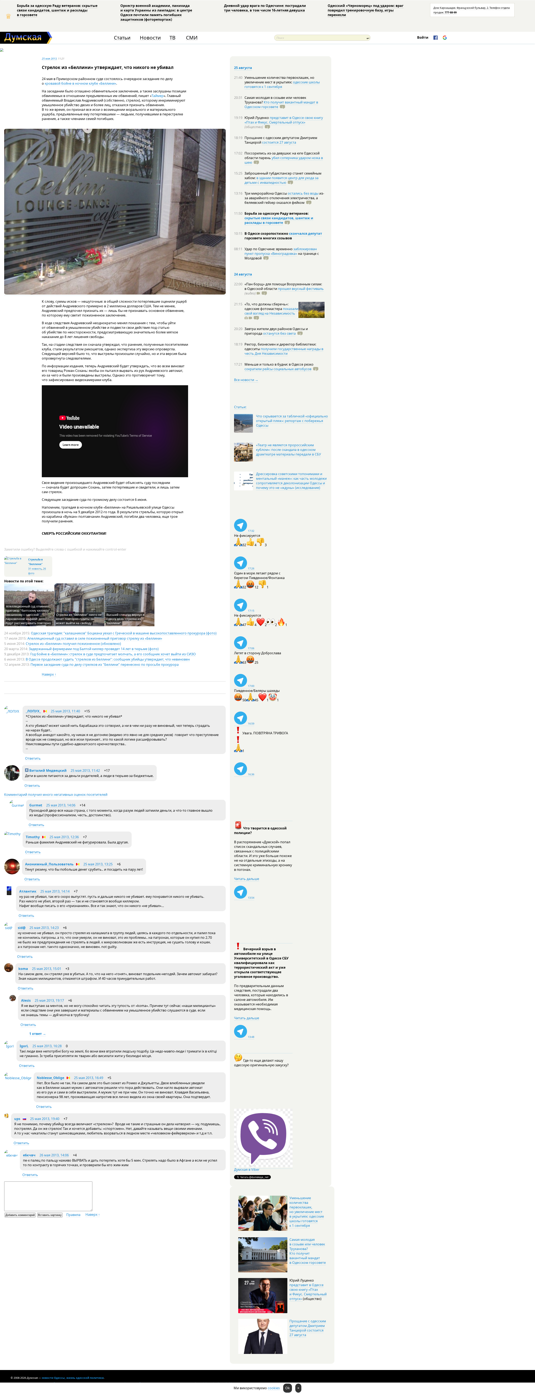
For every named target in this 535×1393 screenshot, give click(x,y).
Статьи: (240, 407)
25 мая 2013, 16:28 (47, 1046)
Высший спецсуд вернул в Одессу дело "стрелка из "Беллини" (125, 619)
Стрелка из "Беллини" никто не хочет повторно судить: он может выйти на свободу (79, 619)
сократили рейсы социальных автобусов (278, 369)
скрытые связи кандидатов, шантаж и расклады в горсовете (279, 220)
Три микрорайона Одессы (266, 193)
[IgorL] (9, 1046)
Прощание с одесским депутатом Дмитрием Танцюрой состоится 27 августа (307, 1328)
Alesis (26, 1000)
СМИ (191, 37)
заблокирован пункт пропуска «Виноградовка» (281, 251)
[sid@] (8, 928)
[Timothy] (12, 834)
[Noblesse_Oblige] (18, 1078)
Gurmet (35, 805)
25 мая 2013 (49, 58)
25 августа (243, 67)
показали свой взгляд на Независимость (271, 311)
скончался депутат (305, 233)
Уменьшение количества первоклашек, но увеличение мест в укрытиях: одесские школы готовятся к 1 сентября (306, 1212)
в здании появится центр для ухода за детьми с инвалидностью (281, 180)
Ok (287, 1388)
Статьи (122, 37)
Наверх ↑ (49, 674)
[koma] (8, 970)
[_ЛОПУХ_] (12, 711)
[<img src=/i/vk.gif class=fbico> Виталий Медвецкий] (12, 779)
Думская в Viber (247, 1169)
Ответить (33, 758)
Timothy (33, 837)
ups (17, 1118)
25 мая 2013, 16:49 (88, 1077)
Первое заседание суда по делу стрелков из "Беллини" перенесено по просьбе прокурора (105, 664)
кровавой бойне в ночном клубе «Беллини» (80, 83)
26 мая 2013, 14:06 (54, 1155)
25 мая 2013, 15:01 (46, 968)
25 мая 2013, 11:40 (65, 711)
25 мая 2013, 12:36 (64, 837)
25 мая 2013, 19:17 (49, 1000)
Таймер (158, 95)
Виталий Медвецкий (47, 770)
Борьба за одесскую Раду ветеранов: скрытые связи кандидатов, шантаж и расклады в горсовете (57, 10)
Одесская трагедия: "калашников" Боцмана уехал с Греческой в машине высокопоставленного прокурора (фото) (124, 633)
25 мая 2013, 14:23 (44, 927)
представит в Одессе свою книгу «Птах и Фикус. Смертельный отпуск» (284, 120)
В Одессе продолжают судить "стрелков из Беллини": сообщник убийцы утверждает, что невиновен (108, 659)
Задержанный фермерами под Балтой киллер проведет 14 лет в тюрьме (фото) (94, 649)
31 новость (35, 568)
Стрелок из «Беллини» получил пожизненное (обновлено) (73, 643)
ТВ (172, 37)
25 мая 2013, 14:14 (55, 891)
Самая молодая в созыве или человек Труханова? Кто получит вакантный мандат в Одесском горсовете (307, 1251)
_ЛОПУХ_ (33, 711)
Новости (150, 37)
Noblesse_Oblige (50, 1077)
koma (23, 968)
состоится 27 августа (279, 142)
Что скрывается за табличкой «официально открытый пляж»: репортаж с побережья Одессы (292, 421)
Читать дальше (246, 878)
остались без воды (303, 193)
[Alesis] (12, 1000)
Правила (73, 1214)
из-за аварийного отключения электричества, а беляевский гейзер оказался (284, 198)
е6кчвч (29, 1155)
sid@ (21, 927)
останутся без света (279, 333)
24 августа (243, 274)
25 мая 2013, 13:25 (98, 864)
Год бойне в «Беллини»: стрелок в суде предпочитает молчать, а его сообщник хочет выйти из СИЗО (113, 654)
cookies (274, 1388)
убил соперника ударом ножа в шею (284, 160)
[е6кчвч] (11, 1155)
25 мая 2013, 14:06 (60, 805)
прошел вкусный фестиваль (301, 288)
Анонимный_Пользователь (49, 864)
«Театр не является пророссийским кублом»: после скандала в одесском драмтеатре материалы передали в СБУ (288, 450)
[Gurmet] (16, 805)
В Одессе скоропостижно (267, 233)
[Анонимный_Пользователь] (12, 873)
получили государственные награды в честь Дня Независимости (284, 351)
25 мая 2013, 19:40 (44, 1118)
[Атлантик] (9, 894)
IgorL (24, 1046)
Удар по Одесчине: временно (269, 249)
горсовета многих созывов (268, 238)
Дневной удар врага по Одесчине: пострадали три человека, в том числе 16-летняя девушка (265, 8)
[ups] (6, 1117)
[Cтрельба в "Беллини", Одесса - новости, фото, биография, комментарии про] (15, 563)
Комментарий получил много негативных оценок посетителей (55, 794)
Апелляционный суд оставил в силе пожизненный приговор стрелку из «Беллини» (94, 638)
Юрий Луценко (257, 117)
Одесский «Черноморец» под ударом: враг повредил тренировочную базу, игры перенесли (366, 10)
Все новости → (246, 380)
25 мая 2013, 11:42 (85, 770)
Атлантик (27, 891)
